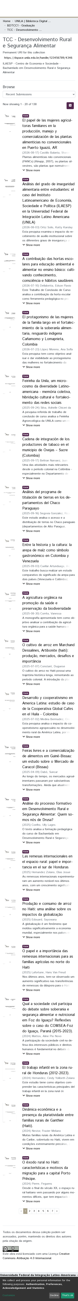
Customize (9, 1295)
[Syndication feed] (70, 105)
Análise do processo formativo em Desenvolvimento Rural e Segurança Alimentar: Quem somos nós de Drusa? (47, 812)
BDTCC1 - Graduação (21, 25)
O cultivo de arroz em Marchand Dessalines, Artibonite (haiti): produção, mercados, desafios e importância (48, 653)
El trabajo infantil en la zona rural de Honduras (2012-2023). (47, 1070)
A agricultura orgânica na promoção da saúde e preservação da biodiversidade (46, 603)
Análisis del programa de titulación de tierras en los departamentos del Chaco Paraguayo (46, 500)
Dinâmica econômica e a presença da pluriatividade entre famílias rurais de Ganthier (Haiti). (48, 1118)
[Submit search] (48, 8)
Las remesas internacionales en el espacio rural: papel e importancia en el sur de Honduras (47, 862)
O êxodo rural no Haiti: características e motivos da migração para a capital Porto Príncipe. (46, 1171)
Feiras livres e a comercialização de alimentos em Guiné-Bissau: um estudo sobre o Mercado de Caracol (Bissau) (48, 759)
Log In (61, 8)
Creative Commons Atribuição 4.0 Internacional (36, 1256)
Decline (54, 1295)
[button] (54, 8)
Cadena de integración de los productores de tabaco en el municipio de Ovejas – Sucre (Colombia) (45, 447)
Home (7, 21)
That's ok (67, 1295)
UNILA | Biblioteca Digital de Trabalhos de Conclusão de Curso (33, 21)
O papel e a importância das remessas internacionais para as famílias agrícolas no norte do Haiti (47, 959)
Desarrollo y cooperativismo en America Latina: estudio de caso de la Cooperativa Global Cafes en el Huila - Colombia (48, 706)
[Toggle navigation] (73, 8)
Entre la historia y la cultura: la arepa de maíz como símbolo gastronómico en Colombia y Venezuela (47, 553)
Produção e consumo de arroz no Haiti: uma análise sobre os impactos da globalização (46, 909)
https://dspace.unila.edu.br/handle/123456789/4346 (38, 58)
